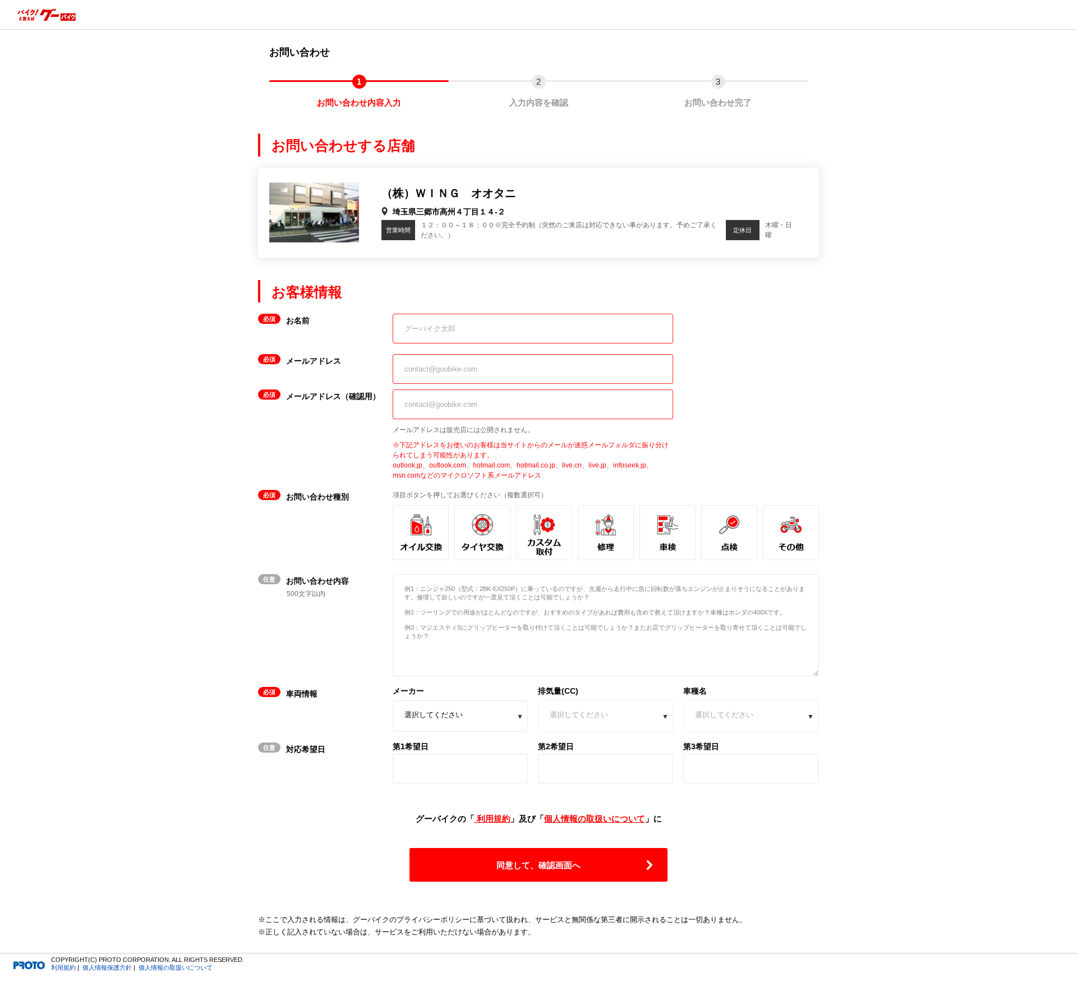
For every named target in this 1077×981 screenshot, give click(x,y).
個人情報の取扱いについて (594, 818)
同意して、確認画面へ (538, 865)
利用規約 (492, 818)
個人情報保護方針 (107, 967)
